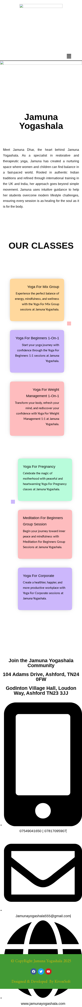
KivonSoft (62, 982)
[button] (69, 56)
